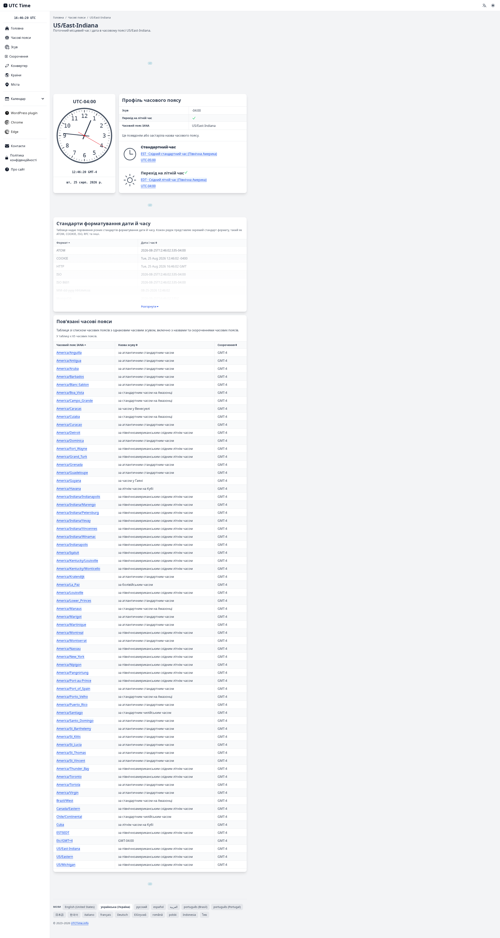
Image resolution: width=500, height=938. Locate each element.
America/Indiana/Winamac (76, 536)
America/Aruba (67, 368)
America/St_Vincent (70, 760)
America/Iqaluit (67, 552)
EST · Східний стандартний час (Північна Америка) (179, 154)
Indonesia (189, 915)
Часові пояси (77, 17)
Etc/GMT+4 (64, 840)
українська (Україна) (115, 907)
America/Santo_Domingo (75, 720)
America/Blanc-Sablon (72, 384)
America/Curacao (69, 424)
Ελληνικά (140, 915)
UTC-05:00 (148, 160)
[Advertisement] (150, 63)
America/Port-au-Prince (73, 680)
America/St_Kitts (68, 736)
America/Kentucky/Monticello (78, 568)
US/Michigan (65, 864)
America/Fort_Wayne (71, 448)
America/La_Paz (68, 584)
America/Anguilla (69, 352)
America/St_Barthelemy (73, 728)
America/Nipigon (68, 664)
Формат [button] (62, 243)
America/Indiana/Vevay (73, 520)
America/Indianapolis (72, 544)
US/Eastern (64, 856)
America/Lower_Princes (73, 600)
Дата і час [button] (148, 243)
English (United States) (80, 907)
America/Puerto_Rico (72, 704)
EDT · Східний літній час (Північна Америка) (174, 180)
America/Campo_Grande (74, 400)
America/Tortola (68, 784)
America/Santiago (69, 712)
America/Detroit (68, 432)
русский (141, 907)
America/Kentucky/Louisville (77, 560)
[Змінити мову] (484, 5)
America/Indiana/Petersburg (77, 512)
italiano (89, 915)
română (158, 915)
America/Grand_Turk (71, 456)
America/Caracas (68, 408)
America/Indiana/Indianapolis (78, 496)
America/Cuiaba (68, 416)
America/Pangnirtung (72, 672)
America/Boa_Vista (70, 392)
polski (173, 915)
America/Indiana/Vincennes (76, 528)
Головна (58, 17)
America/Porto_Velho (72, 696)
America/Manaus (69, 608)
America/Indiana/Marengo (76, 504)
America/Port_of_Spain (73, 688)
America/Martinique (71, 624)
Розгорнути (148, 306)
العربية (174, 907)
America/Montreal (69, 632)
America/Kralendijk (70, 576)
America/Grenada (69, 464)
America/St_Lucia (69, 744)
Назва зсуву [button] (126, 345)
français (105, 915)
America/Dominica (70, 440)
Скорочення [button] (226, 345)
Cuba (60, 824)
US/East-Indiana (68, 848)
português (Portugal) (227, 907)
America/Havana (68, 488)
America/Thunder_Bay (72, 768)
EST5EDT (62, 832)
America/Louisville (69, 592)
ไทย (204, 915)
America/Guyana (68, 480)
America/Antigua (68, 360)
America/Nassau (68, 648)
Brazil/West (64, 800)
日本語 (59, 915)
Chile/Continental (69, 816)
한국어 (74, 915)
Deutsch (122, 915)
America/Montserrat (71, 640)
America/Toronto (69, 776)
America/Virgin (67, 792)
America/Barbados (70, 376)
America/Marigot (69, 616)
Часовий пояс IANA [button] (70, 345)
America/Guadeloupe (72, 472)
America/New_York (70, 656)
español (158, 907)
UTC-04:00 (148, 186)
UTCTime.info (79, 923)
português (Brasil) (195, 907)
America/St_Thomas (71, 752)
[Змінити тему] (493, 5)
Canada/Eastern (68, 808)
